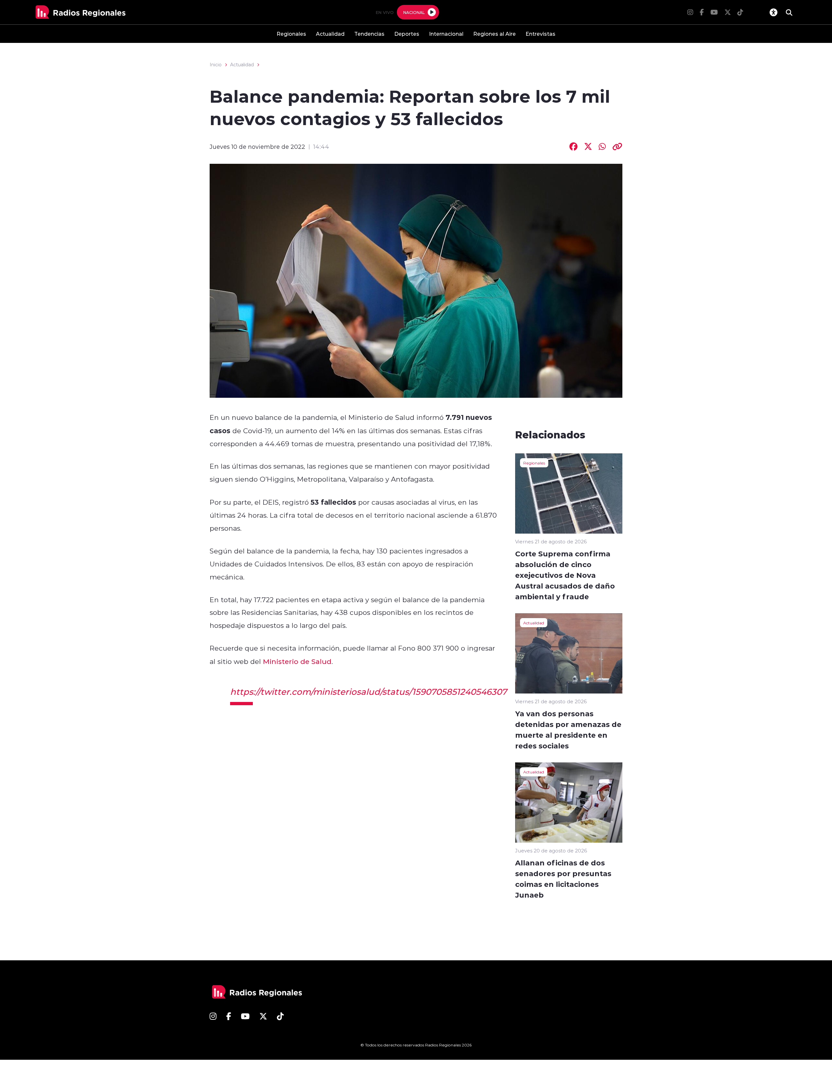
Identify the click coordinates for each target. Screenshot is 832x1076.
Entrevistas (540, 33)
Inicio (216, 64)
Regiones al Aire (494, 33)
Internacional (446, 33)
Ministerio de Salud (297, 661)
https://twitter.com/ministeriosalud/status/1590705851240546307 (368, 691)
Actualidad (330, 33)
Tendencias (369, 33)
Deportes (406, 33)
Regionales (291, 33)
